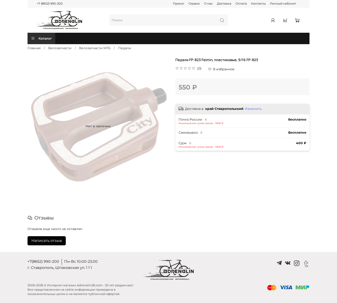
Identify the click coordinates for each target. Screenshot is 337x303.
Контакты (258, 3)
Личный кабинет (283, 3)
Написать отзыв (46, 240)
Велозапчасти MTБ (94, 48)
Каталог (45, 38)
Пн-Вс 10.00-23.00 (81, 261)
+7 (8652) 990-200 (50, 3)
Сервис (194, 3)
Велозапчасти (60, 48)
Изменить (253, 109)
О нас (208, 3)
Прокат (178, 3)
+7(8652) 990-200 (43, 261)
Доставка (224, 3)
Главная (34, 48)
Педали (124, 48)
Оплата (241, 3)
